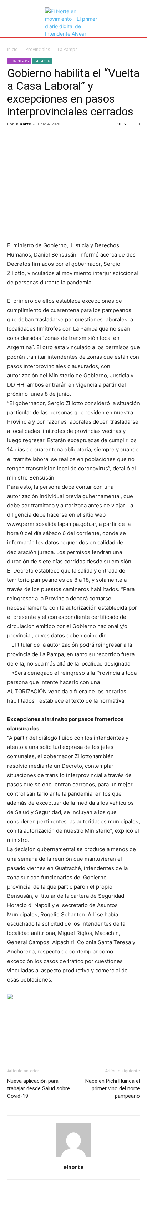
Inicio (12, 49)
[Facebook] (14, 140)
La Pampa (68, 49)
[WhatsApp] (63, 140)
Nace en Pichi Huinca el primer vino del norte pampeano (112, 1088)
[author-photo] (73, 1157)
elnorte (23, 123)
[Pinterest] (47, 140)
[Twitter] (31, 140)
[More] (80, 140)
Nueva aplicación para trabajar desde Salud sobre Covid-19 (38, 1088)
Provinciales (38, 49)
